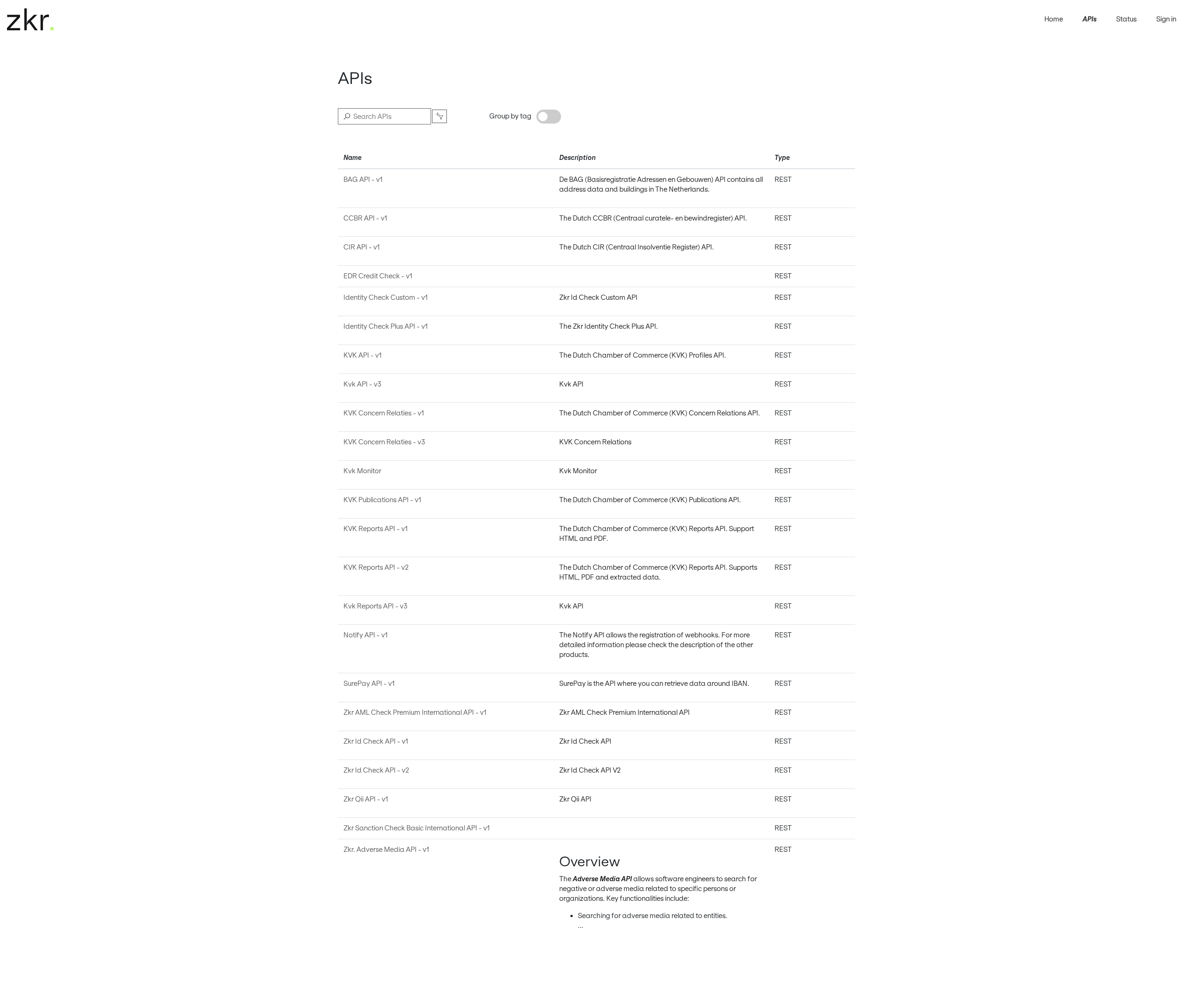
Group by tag (510, 116)
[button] (439, 116)
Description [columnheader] (577, 157)
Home (1053, 19)
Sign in (1166, 19)
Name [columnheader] (352, 157)
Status (1126, 19)
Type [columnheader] (782, 157)
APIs (1090, 19)
